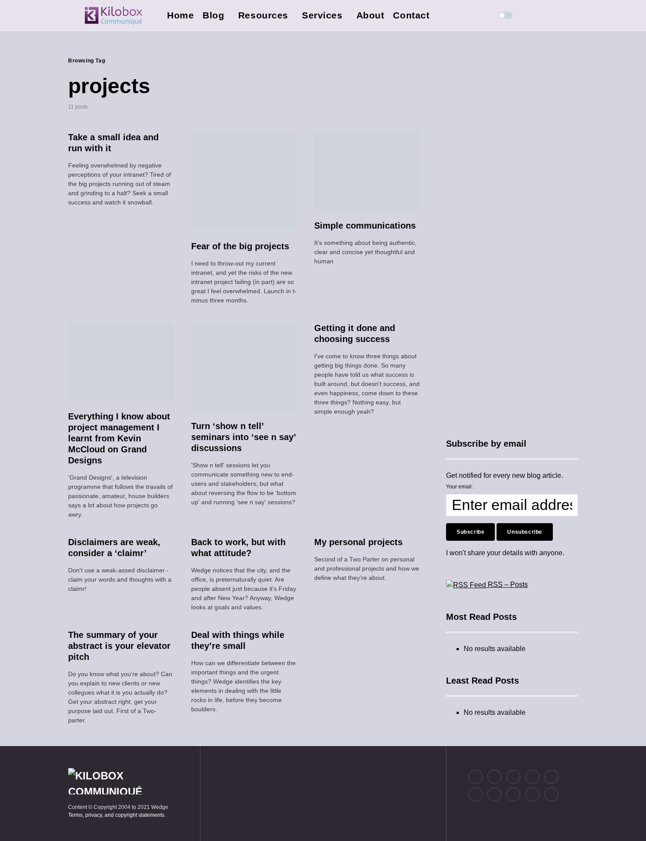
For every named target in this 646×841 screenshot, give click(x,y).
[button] (70, 15)
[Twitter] (537, 15)
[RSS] (551, 794)
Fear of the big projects (240, 246)
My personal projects (358, 542)
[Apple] (475, 794)
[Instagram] (513, 777)
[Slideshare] (494, 794)
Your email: (459, 487)
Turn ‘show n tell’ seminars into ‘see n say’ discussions (243, 437)
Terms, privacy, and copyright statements (116, 815)
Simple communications (365, 225)
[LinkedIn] (556, 15)
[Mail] (533, 794)
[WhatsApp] (513, 794)
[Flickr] (533, 777)
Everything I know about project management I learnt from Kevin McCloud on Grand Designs (119, 438)
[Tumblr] (551, 777)
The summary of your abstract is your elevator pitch (119, 646)
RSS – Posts (507, 584)
